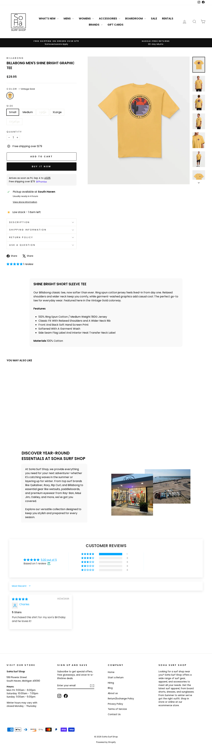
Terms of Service (117, 709)
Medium (28, 112)
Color (21, 89)
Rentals (167, 18)
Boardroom (134, 18)
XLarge (57, 112)
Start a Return (116, 677)
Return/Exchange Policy (121, 698)
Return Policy (21, 237)
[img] (20, 599)
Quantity (14, 131)
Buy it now (41, 166)
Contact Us (114, 714)
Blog (110, 688)
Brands (94, 25)
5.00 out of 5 (49, 560)
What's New (47, 18)
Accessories (108, 18)
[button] (15, 264)
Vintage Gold (10, 95)
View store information (25, 202)
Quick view (30, 414)
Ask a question (22, 245)
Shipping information (28, 229)
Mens (67, 18)
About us (113, 693)
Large (42, 112)
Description (19, 222)
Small (12, 112)
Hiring (111, 682)
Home (111, 672)
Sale (154, 18)
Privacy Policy (115, 704)
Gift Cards (115, 25)
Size (10, 105)
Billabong (15, 58)
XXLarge (14, 122)
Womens (85, 18)
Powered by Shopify (106, 742)
